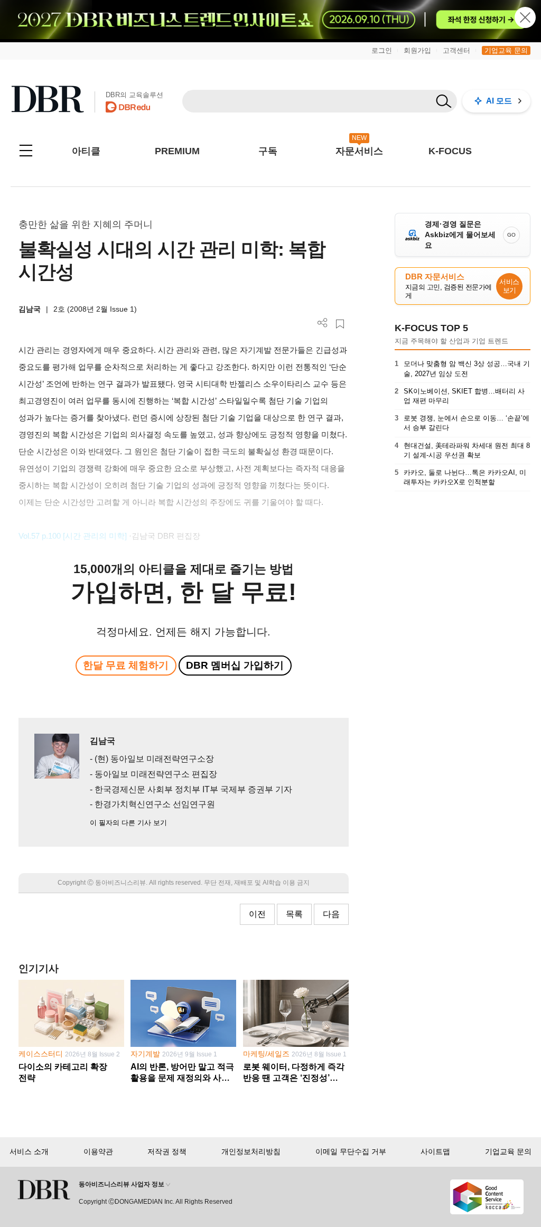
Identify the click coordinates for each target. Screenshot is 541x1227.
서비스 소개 (29, 1151)
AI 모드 (499, 100)
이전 (257, 914)
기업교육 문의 (506, 50)
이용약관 (98, 1151)
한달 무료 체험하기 (126, 665)
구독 (267, 151)
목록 (294, 914)
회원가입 (417, 50)
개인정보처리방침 (251, 1151)
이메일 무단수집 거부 (350, 1151)
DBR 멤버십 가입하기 (235, 665)
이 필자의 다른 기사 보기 (128, 823)
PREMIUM (177, 151)
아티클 (86, 151)
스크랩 (340, 324)
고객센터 (456, 50)
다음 (331, 914)
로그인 (381, 50)
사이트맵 (435, 1151)
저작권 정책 (166, 1151)
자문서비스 (359, 151)
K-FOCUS (450, 151)
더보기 (322, 323)
